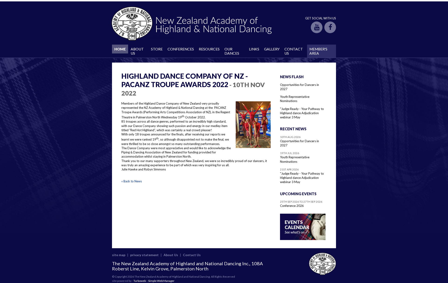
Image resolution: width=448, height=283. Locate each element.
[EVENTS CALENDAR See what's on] (303, 239)
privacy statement (144, 255)
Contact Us (293, 51)
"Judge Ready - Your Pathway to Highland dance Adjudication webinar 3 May (302, 113)
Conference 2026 (292, 206)
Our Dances (231, 51)
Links (254, 49)
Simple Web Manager (161, 281)
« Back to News (131, 181)
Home (120, 49)
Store (157, 49)
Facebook (330, 27)
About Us (137, 51)
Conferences (181, 49)
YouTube (316, 27)
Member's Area (318, 51)
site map (118, 255)
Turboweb (139, 281)
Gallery (272, 49)
